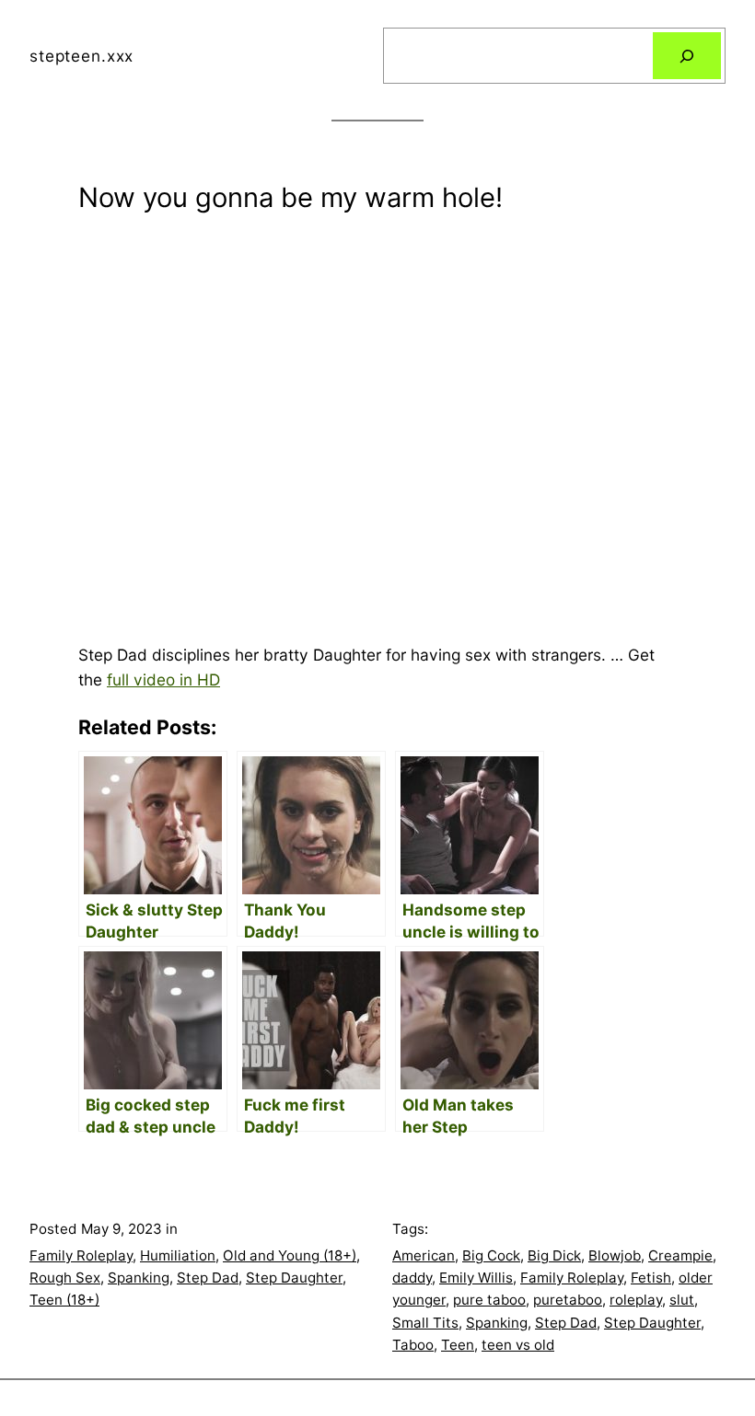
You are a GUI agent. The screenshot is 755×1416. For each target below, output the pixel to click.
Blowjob (614, 1255)
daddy (412, 1277)
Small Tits (425, 1322)
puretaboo (567, 1299)
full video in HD (163, 679)
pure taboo (489, 1299)
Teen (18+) (64, 1299)
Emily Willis (476, 1277)
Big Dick (554, 1255)
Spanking (138, 1277)
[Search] (687, 55)
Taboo (413, 1344)
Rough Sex (64, 1277)
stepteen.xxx (81, 55)
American (423, 1255)
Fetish (651, 1277)
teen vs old (518, 1344)
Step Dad (207, 1277)
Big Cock (491, 1255)
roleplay (636, 1299)
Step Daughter (294, 1277)
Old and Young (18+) (289, 1255)
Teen (457, 1344)
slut (681, 1299)
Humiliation (177, 1255)
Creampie (680, 1255)
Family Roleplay (81, 1255)
